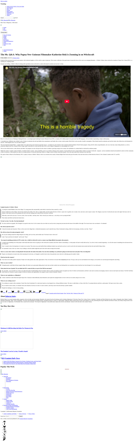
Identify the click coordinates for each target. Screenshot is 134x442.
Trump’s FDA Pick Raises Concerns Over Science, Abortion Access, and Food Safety (22, 361)
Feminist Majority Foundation (12, 406)
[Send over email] (4, 422)
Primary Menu (4, 32)
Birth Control (10, 11)
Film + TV (9, 9)
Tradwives (9, 14)
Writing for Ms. (9, 401)
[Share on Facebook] (4, 424)
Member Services (10, 392)
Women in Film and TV (78, 293)
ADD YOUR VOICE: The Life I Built (15, 6)
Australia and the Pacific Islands (56, 293)
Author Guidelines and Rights (10, 413)
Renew (4, 30)
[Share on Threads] (4, 429)
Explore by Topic (7, 43)
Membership (6, 387)
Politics (5, 36)
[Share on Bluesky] (4, 427)
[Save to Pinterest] (5, 432)
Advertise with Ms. (10, 404)
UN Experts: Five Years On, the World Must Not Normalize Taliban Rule (19, 363)
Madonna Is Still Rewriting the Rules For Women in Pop (17, 328)
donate (4, 27)
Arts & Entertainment (8, 49)
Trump (8, 15)
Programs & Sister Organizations (10, 405)
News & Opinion (7, 35)
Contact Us (8, 402)
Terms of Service (22, 413)
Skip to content (4, 1)
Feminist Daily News (12, 358)
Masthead (8, 379)
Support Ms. (9, 394)
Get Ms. (8, 389)
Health (4, 37)
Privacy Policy (31, 413)
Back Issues (8, 396)
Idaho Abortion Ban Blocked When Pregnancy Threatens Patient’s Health (19, 362)
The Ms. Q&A (69, 293)
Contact (5, 399)
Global (4, 51)
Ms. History (8, 377)
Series (4, 42)
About (5, 376)
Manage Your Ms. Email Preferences (14, 391)
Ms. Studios (6, 40)
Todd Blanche (10, 7)
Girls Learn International (11, 409)
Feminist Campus (10, 407)
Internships (8, 381)
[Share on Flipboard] (4, 440)
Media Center (9, 400)
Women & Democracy (8, 41)
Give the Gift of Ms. (10, 390)
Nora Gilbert (3, 354)
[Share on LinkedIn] (4, 437)
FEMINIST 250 (10, 12)
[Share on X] (4, 435)
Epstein (8, 10)
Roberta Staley (16, 58)
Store (4, 45)
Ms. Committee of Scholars (12, 380)
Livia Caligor (3, 330)
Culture (5, 38)
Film (65, 293)
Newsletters (8, 395)
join (4, 28)
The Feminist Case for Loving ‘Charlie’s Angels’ (14, 351)
